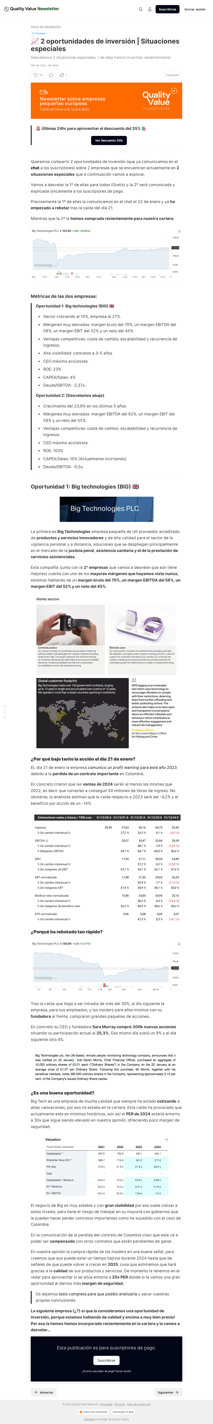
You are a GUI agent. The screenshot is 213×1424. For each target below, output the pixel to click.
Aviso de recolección (139, 1404)
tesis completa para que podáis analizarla (98, 1294)
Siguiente (165, 1392)
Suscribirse (167, 9)
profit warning (126, 767)
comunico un (100, 767)
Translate (40, 33)
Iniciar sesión (195, 9)
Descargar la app (123, 1412)
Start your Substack (95, 1412)
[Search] (140, 9)
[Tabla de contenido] (4, 712)
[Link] (25, 296)
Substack (89, 1419)
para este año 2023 (158, 767)
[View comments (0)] (51, 75)
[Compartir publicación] (150, 9)
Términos (119, 1404)
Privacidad (106, 1404)
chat (35, 167)
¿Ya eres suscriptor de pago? (106, 1371)
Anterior (46, 1392)
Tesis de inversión (46, 27)
